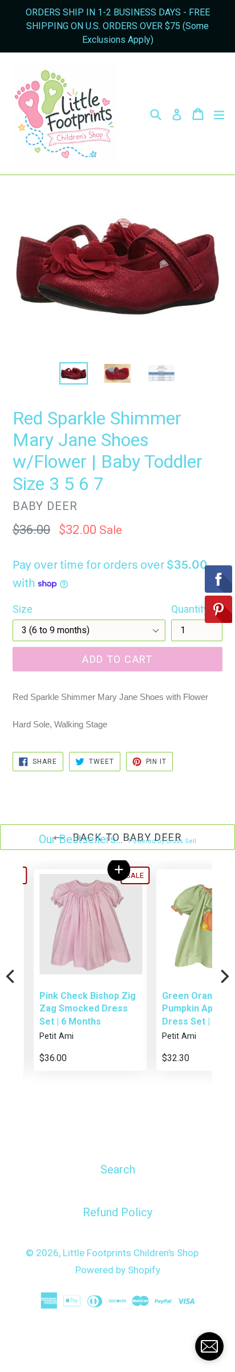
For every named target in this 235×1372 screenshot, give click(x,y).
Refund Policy (117, 1212)
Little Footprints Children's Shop (130, 1252)
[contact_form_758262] (209, 1346)
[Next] (223, 976)
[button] (108, 869)
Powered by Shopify (117, 1270)
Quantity (190, 609)
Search (117, 1169)
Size (23, 609)
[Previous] (11, 976)
